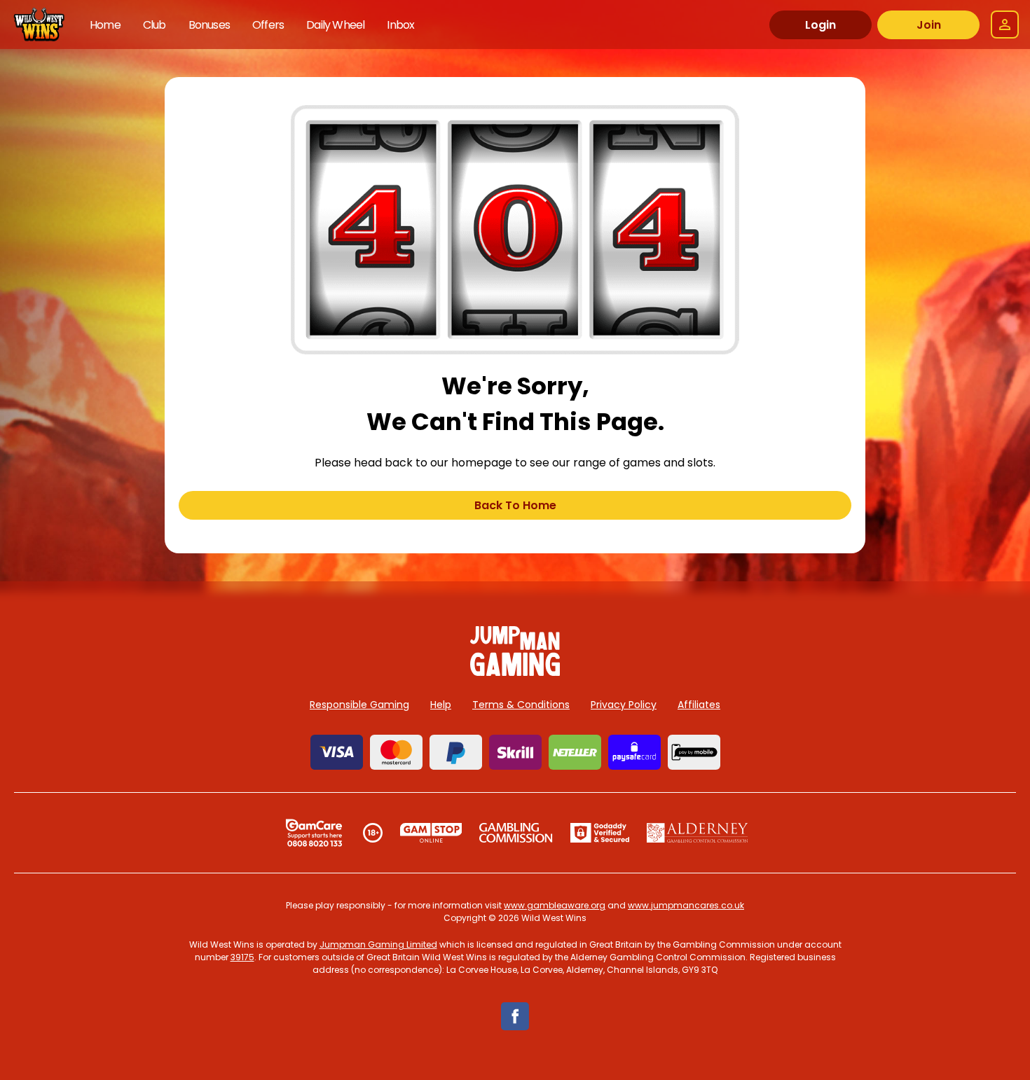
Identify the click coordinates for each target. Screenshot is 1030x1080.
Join (928, 25)
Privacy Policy (624, 705)
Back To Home (515, 505)
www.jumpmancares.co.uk (686, 905)
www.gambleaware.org (554, 905)
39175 (242, 957)
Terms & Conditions (521, 705)
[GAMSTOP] (431, 833)
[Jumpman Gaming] (515, 672)
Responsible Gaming (359, 705)
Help (440, 705)
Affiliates (699, 705)
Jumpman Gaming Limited (378, 944)
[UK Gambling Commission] (515, 833)
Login (820, 25)
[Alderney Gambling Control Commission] (697, 833)
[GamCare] (313, 832)
